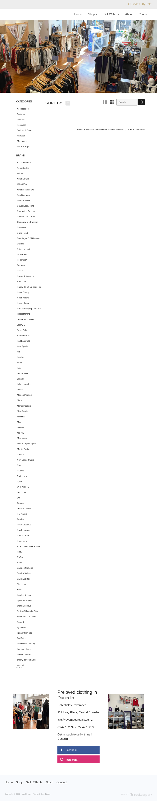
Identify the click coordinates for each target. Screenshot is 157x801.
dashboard (27, 794)
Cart (148, 4)
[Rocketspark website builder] (136, 795)
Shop (91, 14)
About (128, 14)
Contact (143, 14)
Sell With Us (111, 14)
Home (78, 14)
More (19, 667)
